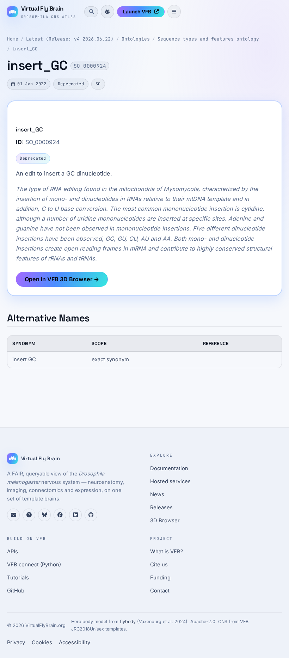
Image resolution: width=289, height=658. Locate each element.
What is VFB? (166, 551)
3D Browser (165, 520)
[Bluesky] (44, 515)
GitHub (15, 591)
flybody (128, 621)
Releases (161, 507)
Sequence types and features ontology (208, 39)
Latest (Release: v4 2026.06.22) (69, 39)
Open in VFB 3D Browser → (62, 279)
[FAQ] (29, 515)
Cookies (42, 642)
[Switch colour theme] (107, 11)
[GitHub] (91, 515)
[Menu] (174, 11)
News (157, 494)
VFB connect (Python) (34, 564)
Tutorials (18, 577)
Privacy (16, 642)
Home (12, 39)
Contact (160, 591)
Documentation (169, 468)
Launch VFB (137, 11)
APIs (12, 551)
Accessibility (74, 642)
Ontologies (136, 39)
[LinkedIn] (75, 515)
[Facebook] (60, 515)
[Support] (13, 515)
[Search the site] (91, 11)
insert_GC (25, 49)
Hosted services (170, 481)
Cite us (159, 564)
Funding (160, 577)
